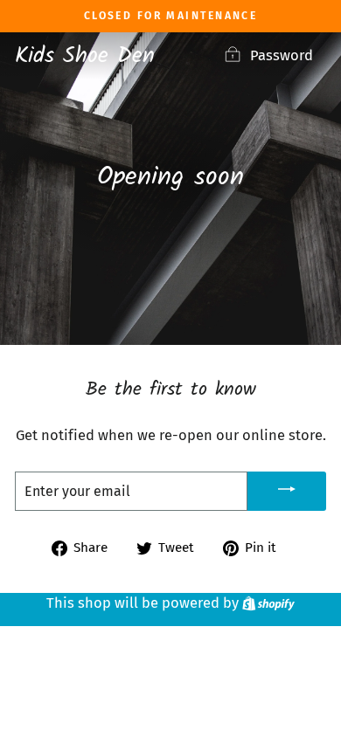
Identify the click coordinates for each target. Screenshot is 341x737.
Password (281, 55)
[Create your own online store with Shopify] (268, 603)
